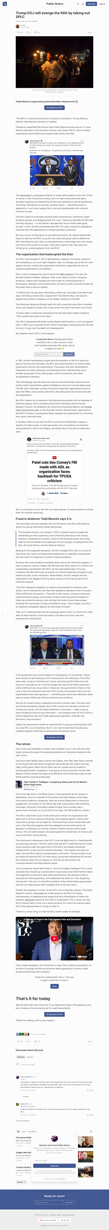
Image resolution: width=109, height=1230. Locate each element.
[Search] (78, 4)
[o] (57, 170)
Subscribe (91, 4)
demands (29, 900)
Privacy (53, 1215)
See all (20, 1182)
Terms (59, 1215)
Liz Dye (23, 25)
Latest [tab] (24, 1132)
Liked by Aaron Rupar (29, 1106)
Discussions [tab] (32, 1132)
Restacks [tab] (30, 1057)
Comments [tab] (21, 1057)
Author (23, 1079)
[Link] (12, 254)
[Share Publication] (83, 4)
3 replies (26, 1097)
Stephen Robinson (31, 1173)
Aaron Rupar (25, 1077)
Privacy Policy (70, 1173)
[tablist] (25, 1057)
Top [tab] (18, 1132)
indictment (25, 195)
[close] (75, 1136)
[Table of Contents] (2, 614)
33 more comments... (23, 1121)
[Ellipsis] (92, 1076)
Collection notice (68, 1215)
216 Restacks (42, 1034)
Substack (44, 1225)
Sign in (102, 4)
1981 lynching (66, 274)
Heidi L (23, 1104)
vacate (19, 804)
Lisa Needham (29, 1143)
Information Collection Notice (53, 1173)
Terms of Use (65, 1171)
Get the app (65, 1220)
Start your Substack (49, 1220)
